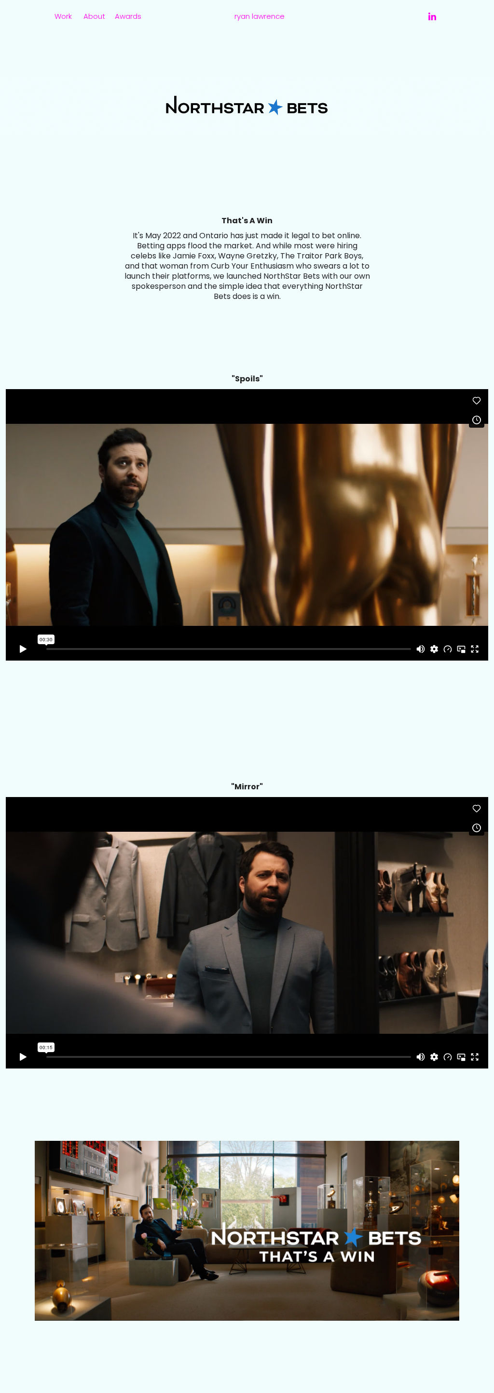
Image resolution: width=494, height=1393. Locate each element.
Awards (128, 17)
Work (63, 17)
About (94, 17)
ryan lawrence (259, 17)
